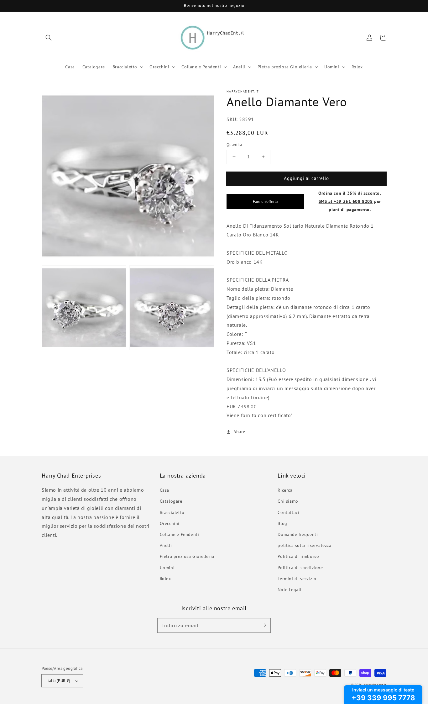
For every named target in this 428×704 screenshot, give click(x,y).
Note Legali (289, 589)
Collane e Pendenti (179, 534)
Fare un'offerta (265, 201)
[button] (48, 38)
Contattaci (288, 512)
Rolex (165, 578)
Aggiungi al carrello (306, 178)
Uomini (167, 567)
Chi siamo (288, 501)
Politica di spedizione (300, 567)
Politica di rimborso (298, 556)
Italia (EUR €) (58, 680)
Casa (164, 490)
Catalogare (171, 501)
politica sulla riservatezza (304, 545)
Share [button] (239, 431)
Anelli (166, 545)
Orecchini (170, 523)
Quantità (234, 144)
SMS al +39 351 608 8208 (346, 201)
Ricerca (285, 490)
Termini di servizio (297, 578)
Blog (282, 523)
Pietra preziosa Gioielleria (187, 556)
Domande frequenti (298, 534)
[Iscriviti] (263, 625)
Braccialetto (172, 512)
